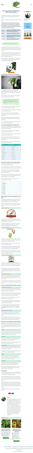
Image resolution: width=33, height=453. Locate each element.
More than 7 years (14, 146)
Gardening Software (19, 449)
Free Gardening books (29, 448)
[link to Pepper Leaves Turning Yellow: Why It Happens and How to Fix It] (16, 423)
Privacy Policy (6, 446)
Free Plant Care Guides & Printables (11, 448)
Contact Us (9, 446)
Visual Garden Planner (22, 448)
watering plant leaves (4, 201)
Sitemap (17, 448)
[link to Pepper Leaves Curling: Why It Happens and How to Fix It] (6, 423)
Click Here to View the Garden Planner (28, 38)
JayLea (8, 397)
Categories (27, 446)
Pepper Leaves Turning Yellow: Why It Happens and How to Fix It (16, 430)
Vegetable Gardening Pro (21, 446)
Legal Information (14, 446)
